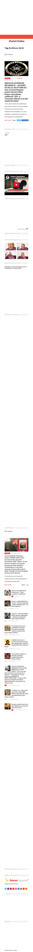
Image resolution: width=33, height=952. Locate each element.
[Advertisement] (16, 16)
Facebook (25, 120)
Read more (8, 120)
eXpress (19, 78)
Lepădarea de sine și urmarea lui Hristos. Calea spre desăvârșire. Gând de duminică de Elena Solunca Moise (16, 643)
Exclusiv (8, 78)
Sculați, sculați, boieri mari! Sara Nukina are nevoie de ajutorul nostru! (19, 705)
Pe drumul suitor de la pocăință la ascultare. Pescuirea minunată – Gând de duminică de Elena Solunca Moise (15, 629)
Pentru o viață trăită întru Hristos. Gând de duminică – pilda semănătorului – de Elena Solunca (19, 603)
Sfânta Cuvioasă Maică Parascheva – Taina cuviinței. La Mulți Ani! (18, 592)
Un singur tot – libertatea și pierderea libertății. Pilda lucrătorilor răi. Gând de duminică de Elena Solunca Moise (16, 693)
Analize (7, 553)
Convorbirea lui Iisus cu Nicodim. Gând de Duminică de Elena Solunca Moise (18, 656)
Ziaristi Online (16, 41)
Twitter (19, 120)
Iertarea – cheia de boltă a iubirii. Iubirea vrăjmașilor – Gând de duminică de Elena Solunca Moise (19, 616)
